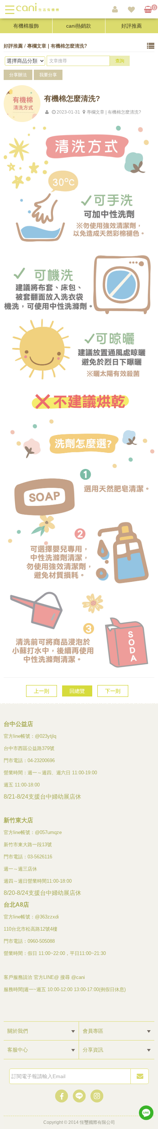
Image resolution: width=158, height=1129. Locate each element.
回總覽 (77, 691)
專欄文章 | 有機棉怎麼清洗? (57, 46)
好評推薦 (131, 26)
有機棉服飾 (26, 26)
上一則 (41, 691)
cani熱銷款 (78, 26)
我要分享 (48, 74)
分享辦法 (18, 74)
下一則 (113, 691)
